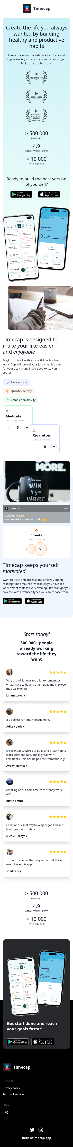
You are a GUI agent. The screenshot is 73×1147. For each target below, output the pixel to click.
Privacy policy (11, 1088)
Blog (5, 1112)
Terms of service (13, 1094)
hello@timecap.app (36, 1138)
